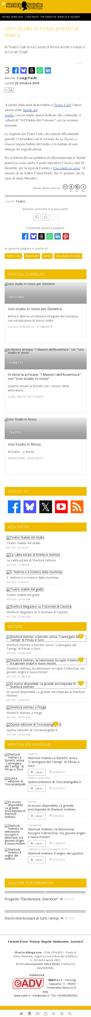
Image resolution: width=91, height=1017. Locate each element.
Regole (46, 941)
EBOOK (32, 802)
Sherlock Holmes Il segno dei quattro (56, 853)
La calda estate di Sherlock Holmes (31, 560)
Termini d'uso (18, 941)
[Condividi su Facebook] (15, 70)
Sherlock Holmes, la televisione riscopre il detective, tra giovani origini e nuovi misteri (45, 670)
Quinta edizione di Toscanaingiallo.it (32, 730)
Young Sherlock (12, 16)
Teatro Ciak (62, 104)
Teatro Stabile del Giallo (23, 543)
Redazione (61, 941)
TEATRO (15, 432)
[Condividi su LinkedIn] (47, 70)
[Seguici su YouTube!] (61, 507)
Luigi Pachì (32, 16)
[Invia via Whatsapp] (39, 70)
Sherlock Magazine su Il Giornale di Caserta (37, 612)
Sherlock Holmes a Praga (24, 713)
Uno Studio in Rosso (24, 444)
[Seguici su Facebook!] (14, 507)
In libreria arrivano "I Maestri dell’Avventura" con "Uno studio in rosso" (44, 376)
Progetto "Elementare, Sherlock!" (31, 899)
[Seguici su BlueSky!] (30, 507)
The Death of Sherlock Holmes (60, 16)
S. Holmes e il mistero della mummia (32, 577)
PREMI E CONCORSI (39, 778)
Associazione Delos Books (42, 964)
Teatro (20, 201)
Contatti (76, 941)
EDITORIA (16, 296)
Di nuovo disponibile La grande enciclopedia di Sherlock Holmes (46, 693)
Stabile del (30, 110)
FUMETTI (16, 362)
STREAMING (35, 825)
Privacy (35, 941)
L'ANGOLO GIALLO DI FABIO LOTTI (48, 849)
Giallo (9, 115)
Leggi (39, 772)
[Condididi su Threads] (31, 70)
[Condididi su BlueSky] (23, 70)
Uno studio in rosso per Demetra (35, 309)
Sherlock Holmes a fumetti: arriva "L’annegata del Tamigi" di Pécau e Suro (41, 647)
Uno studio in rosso (66, 168)
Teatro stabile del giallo (23, 595)
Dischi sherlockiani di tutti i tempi (32, 918)
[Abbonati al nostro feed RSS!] (77, 507)
